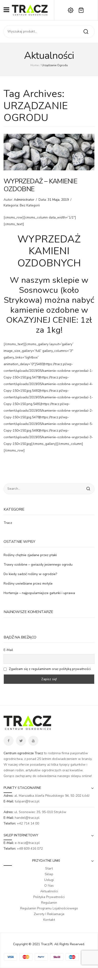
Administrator (24, 199)
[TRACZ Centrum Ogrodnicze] (30, 10)
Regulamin (49, 902)
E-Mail (8, 650)
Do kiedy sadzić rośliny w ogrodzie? (30, 574)
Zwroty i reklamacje (49, 914)
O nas (49, 885)
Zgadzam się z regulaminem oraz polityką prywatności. (50, 669)
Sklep (49, 874)
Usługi (49, 880)
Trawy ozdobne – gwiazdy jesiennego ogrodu (38, 564)
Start (49, 868)
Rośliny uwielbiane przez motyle (28, 583)
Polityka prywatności (49, 897)
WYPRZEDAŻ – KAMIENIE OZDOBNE (40, 185)
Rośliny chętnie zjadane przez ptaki (30, 555)
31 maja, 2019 (58, 199)
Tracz (8, 523)
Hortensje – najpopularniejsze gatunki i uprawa (39, 593)
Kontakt (49, 919)
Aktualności (49, 891)
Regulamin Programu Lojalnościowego (49, 908)
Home (34, 65)
